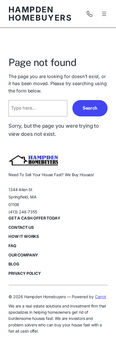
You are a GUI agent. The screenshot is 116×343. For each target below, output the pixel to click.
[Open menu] (104, 13)
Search (89, 108)
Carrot (100, 296)
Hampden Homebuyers (40, 14)
